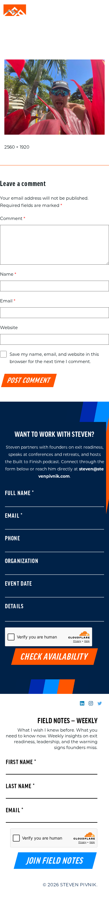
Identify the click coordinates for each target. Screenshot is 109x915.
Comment (12, 218)
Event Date (18, 584)
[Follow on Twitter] (99, 703)
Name (8, 274)
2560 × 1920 (16, 147)
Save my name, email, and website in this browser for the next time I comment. (54, 357)
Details (14, 607)
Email (7, 301)
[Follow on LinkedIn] (82, 703)
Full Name (19, 494)
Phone (12, 539)
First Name (21, 763)
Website (9, 327)
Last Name (20, 787)
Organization (21, 561)
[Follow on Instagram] (90, 703)
